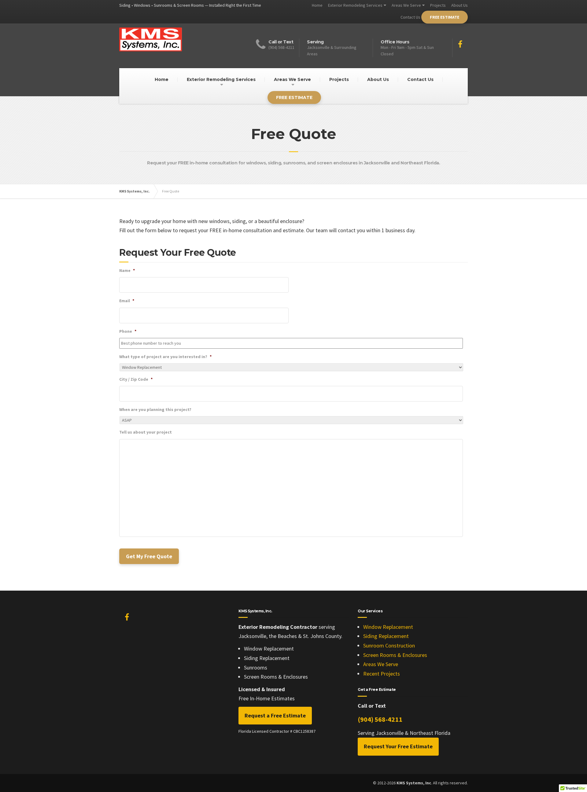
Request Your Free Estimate (398, 746)
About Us (459, 5)
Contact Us (410, 17)
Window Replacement (388, 626)
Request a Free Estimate (275, 715)
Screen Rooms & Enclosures (395, 654)
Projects (438, 5)
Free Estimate (444, 17)
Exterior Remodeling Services (355, 5)
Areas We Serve (406, 5)
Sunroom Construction (389, 645)
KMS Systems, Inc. (134, 191)
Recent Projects (381, 673)
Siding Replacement (386, 636)
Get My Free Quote (149, 556)
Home (317, 5)
